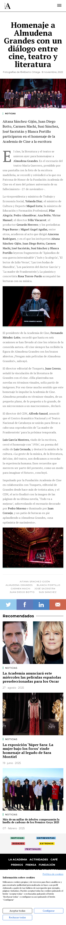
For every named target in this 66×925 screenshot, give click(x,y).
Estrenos (47, 843)
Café (54, 859)
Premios (17, 864)
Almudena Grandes (19, 585)
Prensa (31, 864)
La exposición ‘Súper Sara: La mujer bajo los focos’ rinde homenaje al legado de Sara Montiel (28, 750)
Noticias (10, 113)
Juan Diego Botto (22, 592)
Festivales (33, 849)
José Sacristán (44, 588)
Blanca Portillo (48, 585)
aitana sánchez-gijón (35, 581)
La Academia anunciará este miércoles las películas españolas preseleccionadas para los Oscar (32, 677)
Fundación (47, 864)
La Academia (17, 859)
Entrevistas (46, 838)
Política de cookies (53, 874)
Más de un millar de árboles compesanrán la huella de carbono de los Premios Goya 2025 (31, 821)
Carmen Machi (20, 588)
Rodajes (18, 843)
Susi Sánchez (47, 592)
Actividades (39, 859)
